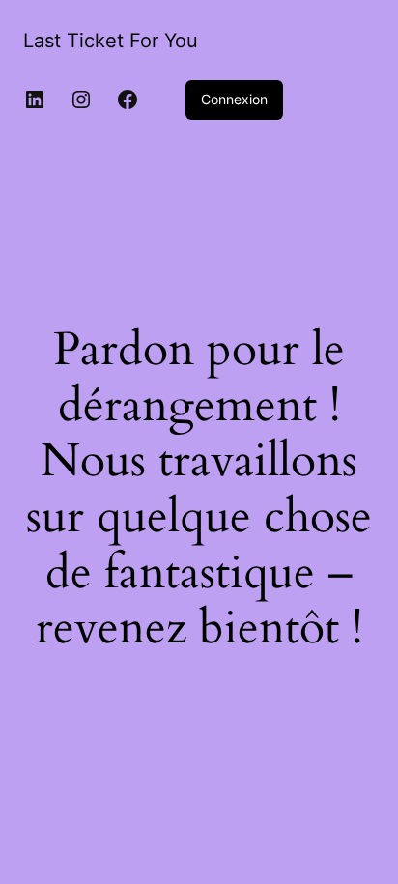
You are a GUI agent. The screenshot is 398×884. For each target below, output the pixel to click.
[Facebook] (127, 99)
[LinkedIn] (34, 99)
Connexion (234, 99)
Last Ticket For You (110, 40)
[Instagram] (81, 99)
